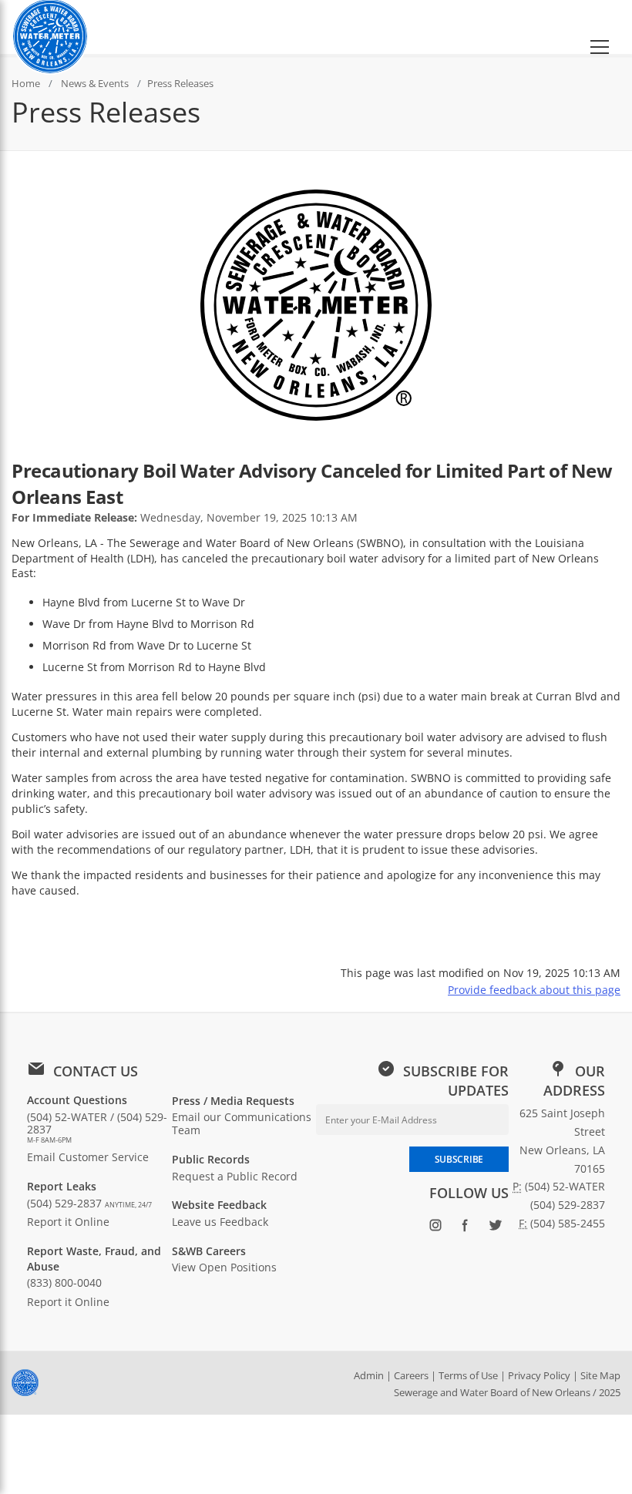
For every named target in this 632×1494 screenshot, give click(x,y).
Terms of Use (468, 1375)
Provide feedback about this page (534, 989)
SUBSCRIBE (459, 1159)
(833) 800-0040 (64, 1282)
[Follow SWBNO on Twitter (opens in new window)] (495, 1227)
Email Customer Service (88, 1157)
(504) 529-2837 (89, 1203)
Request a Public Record (235, 1176)
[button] (599, 27)
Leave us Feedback (220, 1221)
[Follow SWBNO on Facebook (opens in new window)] (465, 1227)
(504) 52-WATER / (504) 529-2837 (97, 1128)
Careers (411, 1375)
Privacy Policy (539, 1375)
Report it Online (68, 1221)
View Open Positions (224, 1267)
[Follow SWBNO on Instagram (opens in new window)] (435, 1227)
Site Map (600, 1375)
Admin (369, 1375)
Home (26, 83)
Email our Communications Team (241, 1123)
